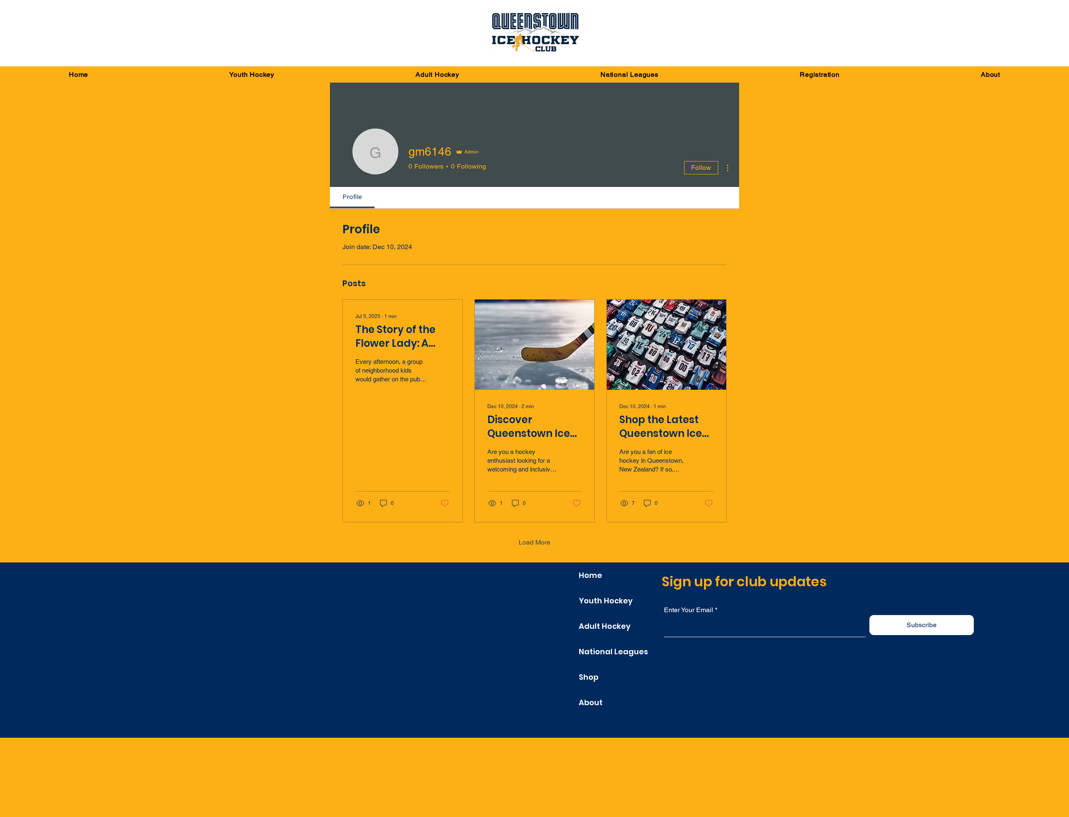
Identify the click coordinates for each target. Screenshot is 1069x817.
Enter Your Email (688, 610)
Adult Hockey (605, 626)
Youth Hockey (606, 600)
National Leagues (613, 651)
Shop (588, 677)
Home (590, 575)
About (591, 702)
